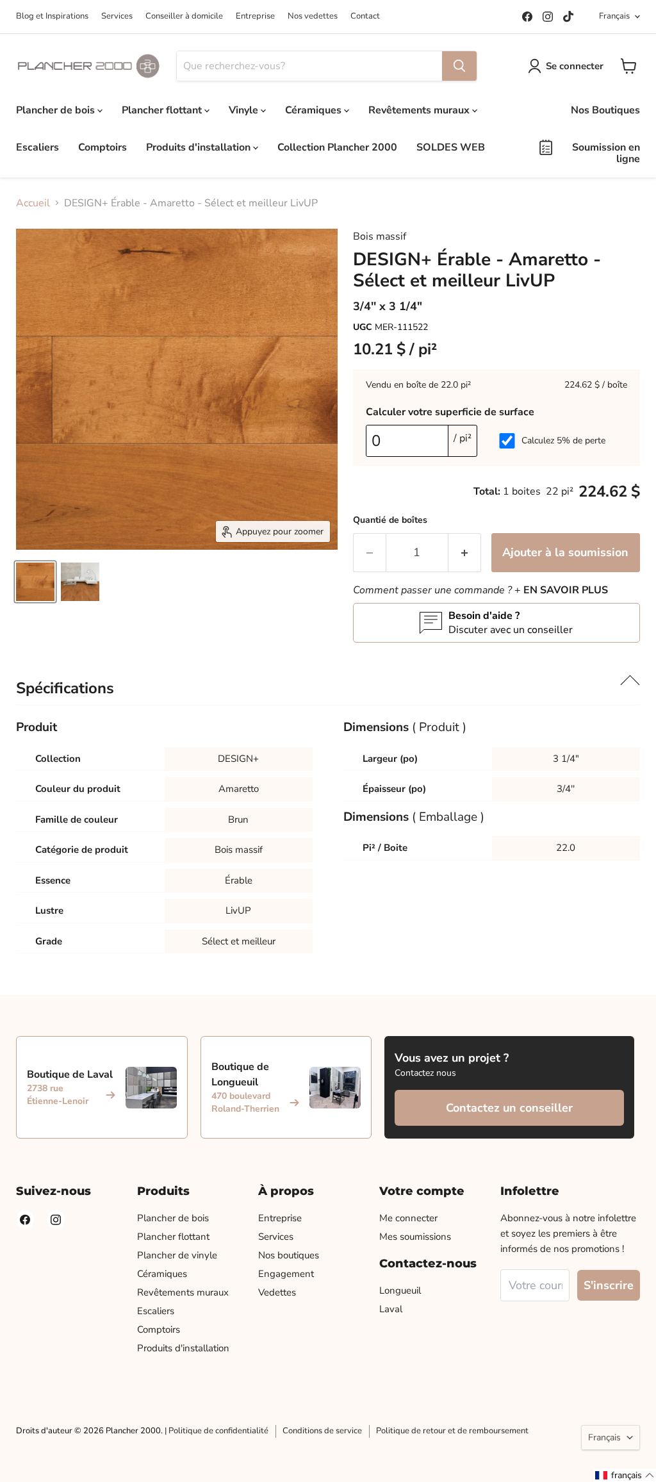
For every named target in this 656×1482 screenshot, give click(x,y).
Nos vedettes (313, 16)
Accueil (33, 203)
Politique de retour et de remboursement (452, 1431)
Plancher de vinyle (177, 1255)
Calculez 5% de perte (563, 440)
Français (614, 16)
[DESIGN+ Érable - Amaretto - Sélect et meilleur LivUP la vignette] (35, 581)
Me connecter (408, 1218)
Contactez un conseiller (509, 1108)
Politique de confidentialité (218, 1431)
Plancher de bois (56, 110)
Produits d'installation (199, 147)
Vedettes (277, 1292)
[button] (625, 1475)
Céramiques (314, 110)
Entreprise (255, 16)
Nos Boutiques (605, 110)
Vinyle (245, 110)
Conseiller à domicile (184, 16)
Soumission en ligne (606, 153)
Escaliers (37, 147)
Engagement (286, 1273)
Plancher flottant (163, 110)
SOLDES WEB (450, 147)
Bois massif (379, 236)
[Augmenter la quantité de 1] (464, 552)
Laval (390, 1309)
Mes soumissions (415, 1236)
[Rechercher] (459, 66)
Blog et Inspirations (52, 16)
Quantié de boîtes (390, 520)
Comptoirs (102, 147)
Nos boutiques (288, 1255)
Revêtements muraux (420, 110)
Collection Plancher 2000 (337, 147)
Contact (365, 16)
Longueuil (400, 1290)
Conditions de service (322, 1431)
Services (117, 16)
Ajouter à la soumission (565, 552)
